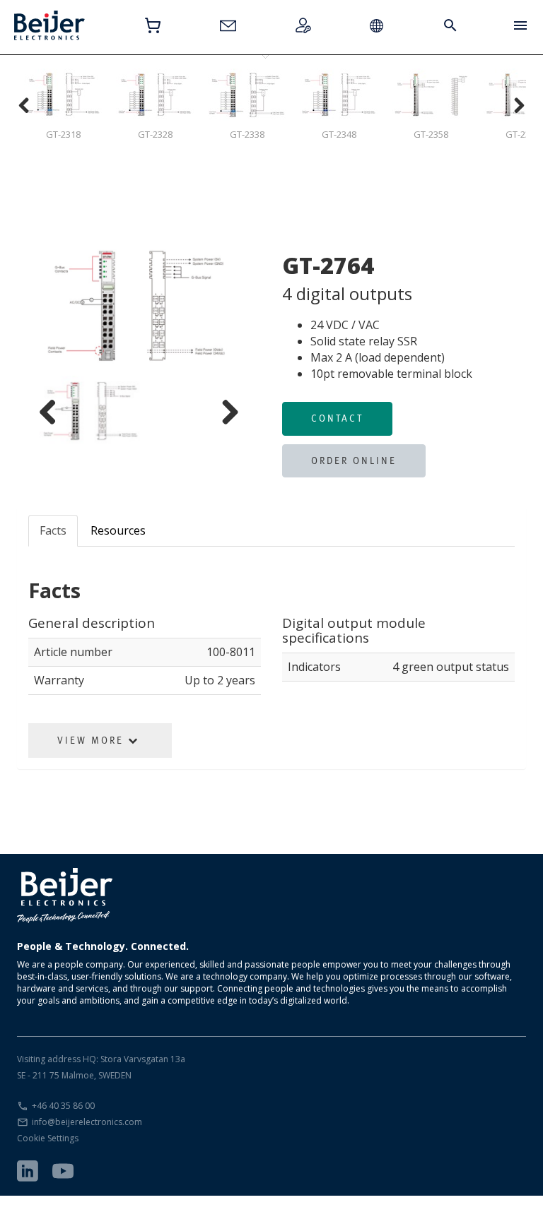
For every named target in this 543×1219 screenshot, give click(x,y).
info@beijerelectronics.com (87, 1122)
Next (218, 307)
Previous (60, 307)
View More (92, 740)
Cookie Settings (47, 1138)
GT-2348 (339, 134)
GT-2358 (431, 134)
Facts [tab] (53, 530)
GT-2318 (63, 134)
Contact (337, 418)
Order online (354, 460)
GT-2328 (155, 134)
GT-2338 (247, 134)
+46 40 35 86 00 (63, 1106)
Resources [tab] (118, 530)
